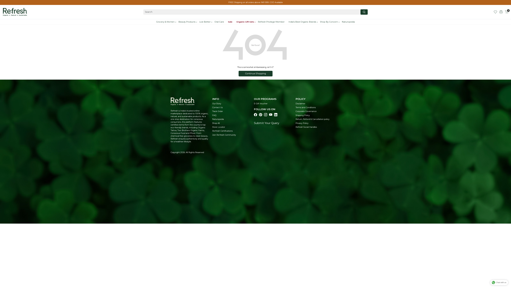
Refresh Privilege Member (271, 22)
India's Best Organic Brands (302, 22)
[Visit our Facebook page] (255, 115)
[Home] (15, 12)
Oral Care (219, 22)
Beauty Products (186, 22)
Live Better (205, 22)
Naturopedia (348, 22)
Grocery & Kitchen (165, 22)
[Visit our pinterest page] (260, 115)
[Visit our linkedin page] (275, 115)
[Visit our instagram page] (265, 115)
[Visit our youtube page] (270, 115)
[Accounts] (501, 12)
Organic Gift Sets (245, 22)
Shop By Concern (329, 22)
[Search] (364, 12)
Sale (230, 22)
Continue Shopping (255, 73)
